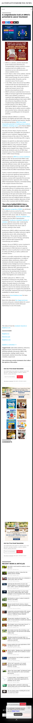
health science (20, 353)
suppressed (11, 357)
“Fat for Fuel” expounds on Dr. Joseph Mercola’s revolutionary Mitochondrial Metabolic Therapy (17, 665)
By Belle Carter (16, 575)
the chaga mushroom (21, 300)
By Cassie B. (15, 634)
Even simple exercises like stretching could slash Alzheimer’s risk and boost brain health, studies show (19, 631)
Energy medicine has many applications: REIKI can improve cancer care (19, 645)
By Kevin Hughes (16, 674)
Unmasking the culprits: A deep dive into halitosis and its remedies (17, 573)
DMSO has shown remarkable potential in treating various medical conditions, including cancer (16, 124)
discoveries (16, 351)
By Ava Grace (15, 601)
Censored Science (17, 349)
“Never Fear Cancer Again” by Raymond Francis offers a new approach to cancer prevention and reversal (19, 672)
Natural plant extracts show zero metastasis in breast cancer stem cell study (19, 578)
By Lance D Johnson (16, 608)
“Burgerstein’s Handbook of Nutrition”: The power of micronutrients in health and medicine (19, 619)
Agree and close (18, 714)
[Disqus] (16, 463)
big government (6, 349)
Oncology (24, 355)
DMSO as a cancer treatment (21, 157)
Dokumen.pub (6, 337)
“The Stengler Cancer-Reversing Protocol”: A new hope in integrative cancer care (19, 625)
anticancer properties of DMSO (13, 209)
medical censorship (15, 355)
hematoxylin (5, 355)
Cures (24, 349)
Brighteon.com (6, 340)
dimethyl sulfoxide (7, 351)
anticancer (26, 347)
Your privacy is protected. (8, 381)
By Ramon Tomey (16, 595)
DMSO (22, 351)
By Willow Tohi (15, 615)
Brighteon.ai (5, 334)
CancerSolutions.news (16, 295)
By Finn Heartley (16, 581)
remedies (5, 357)
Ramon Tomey (13, 19)
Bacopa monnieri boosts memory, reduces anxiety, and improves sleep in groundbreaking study (19, 605)
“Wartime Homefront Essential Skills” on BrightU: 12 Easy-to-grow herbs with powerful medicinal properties (19, 639)
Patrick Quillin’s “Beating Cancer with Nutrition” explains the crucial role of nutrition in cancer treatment (19, 652)
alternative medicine (17, 347)
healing (13, 353)
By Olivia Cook (16, 569)
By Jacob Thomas (16, 641)
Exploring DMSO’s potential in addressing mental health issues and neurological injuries (19, 685)
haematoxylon (6, 353)
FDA (25, 351)
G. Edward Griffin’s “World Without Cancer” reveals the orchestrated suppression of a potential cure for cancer (18, 679)
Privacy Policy (15, 711)
